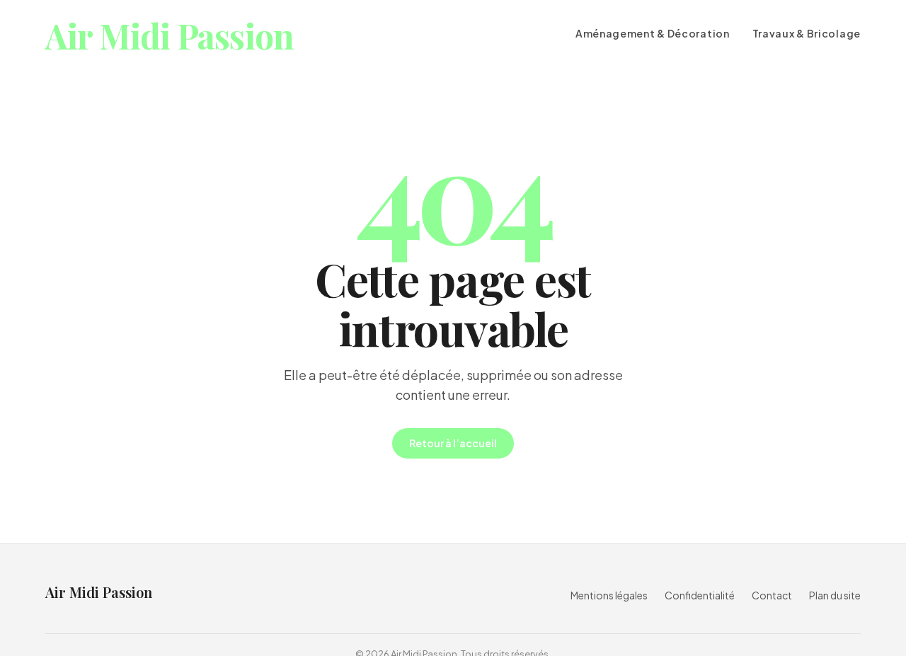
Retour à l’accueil (453, 443)
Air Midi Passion (169, 35)
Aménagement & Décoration (652, 34)
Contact (772, 595)
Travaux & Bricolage (806, 34)
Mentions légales (609, 595)
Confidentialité (700, 595)
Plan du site (835, 595)
